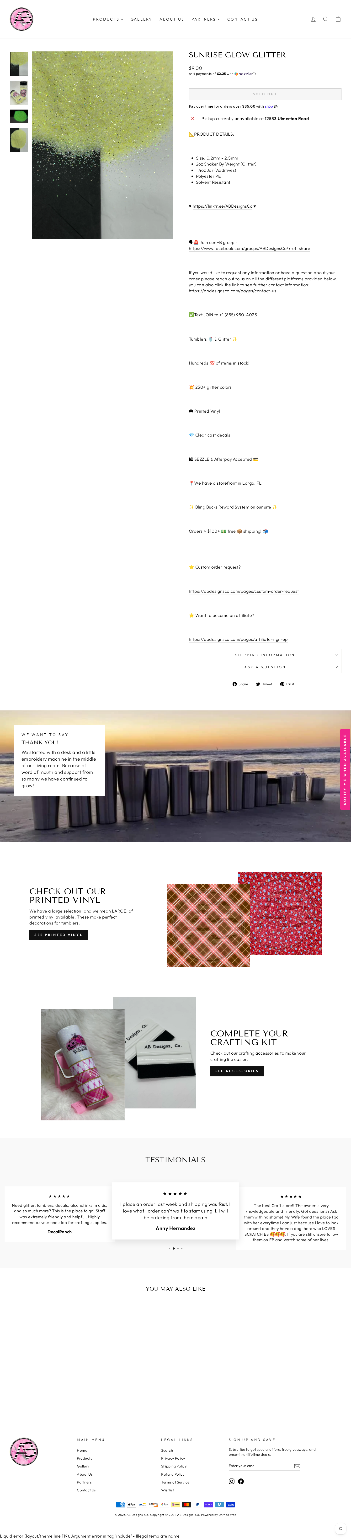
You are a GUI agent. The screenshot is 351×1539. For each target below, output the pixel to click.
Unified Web (227, 1515)
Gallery (83, 1466)
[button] (265, 74)
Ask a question (265, 667)
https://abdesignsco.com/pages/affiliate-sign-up (238, 639)
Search (167, 1450)
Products (84, 1458)
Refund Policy (173, 1474)
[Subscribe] (297, 1466)
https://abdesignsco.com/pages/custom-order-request (244, 591)
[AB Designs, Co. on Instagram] (231, 1481)
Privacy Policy (173, 1458)
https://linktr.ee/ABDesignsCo (222, 206)
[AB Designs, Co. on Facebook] (241, 1481)
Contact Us (86, 1490)
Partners (84, 1482)
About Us (84, 1474)
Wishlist (167, 1490)
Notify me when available (345, 769)
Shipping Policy (174, 1466)
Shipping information (265, 655)
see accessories (237, 1071)
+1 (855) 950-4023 (238, 314)
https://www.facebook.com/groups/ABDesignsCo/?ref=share (249, 248)
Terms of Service (175, 1482)
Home (82, 1450)
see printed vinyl (58, 935)
